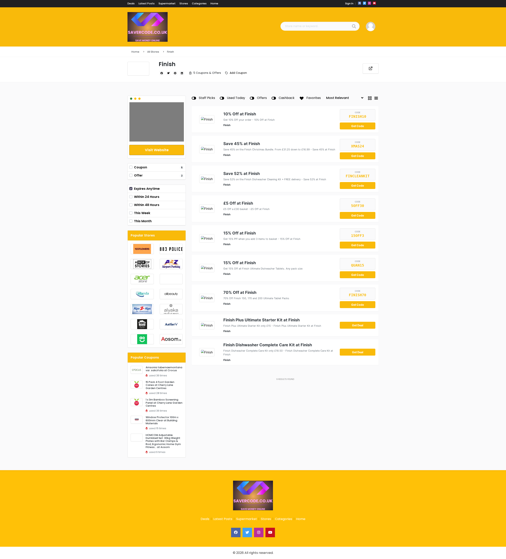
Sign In (349, 3)
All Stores (153, 51)
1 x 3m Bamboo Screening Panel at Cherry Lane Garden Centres (164, 402)
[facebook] (359, 3)
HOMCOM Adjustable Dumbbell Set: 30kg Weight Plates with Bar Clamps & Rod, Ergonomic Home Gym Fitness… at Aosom (163, 441)
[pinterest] (175, 73)
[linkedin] (181, 73)
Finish (170, 51)
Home (135, 51)
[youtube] (374, 3)
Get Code (357, 126)
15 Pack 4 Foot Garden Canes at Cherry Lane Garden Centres (160, 385)
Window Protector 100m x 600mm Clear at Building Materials (162, 420)
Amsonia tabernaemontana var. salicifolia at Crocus (164, 369)
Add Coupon (238, 73)
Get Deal (357, 325)
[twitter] (364, 3)
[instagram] (369, 3)
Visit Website (157, 149)
